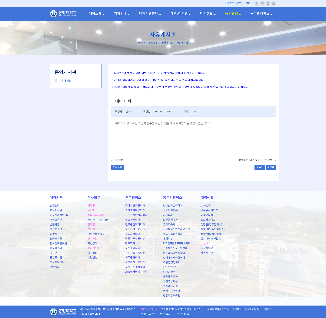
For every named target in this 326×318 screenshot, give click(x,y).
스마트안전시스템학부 (175, 248)
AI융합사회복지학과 (136, 271)
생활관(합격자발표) (211, 234)
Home (141, 42)
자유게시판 (65, 80)
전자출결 (92, 238)
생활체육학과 (170, 276)
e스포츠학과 (170, 267)
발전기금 (55, 224)
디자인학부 (169, 272)
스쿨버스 (206, 243)
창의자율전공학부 (135, 253)
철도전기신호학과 (135, 229)
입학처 (53, 234)
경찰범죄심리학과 (173, 205)
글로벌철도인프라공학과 (176, 229)
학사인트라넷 (95, 248)
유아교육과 (169, 224)
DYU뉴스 (206, 205)
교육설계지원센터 (59, 215)
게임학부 (168, 238)
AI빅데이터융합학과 (174, 257)
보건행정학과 (170, 219)
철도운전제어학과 (135, 224)
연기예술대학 (170, 286)
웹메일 (91, 224)
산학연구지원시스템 (99, 219)
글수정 (259, 167)
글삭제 (271, 167)
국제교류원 (56, 219)
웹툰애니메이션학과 (174, 253)
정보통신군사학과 (135, 262)
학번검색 (92, 243)
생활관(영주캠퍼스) (211, 224)
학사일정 (92, 253)
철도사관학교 (208, 219)
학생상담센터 (57, 262)
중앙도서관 (56, 257)
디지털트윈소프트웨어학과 (176, 243)
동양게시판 (167, 42)
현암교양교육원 (171, 295)
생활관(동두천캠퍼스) (213, 229)
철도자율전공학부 (135, 238)
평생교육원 (56, 238)
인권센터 (55, 205)
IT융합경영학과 (171, 262)
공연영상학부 (170, 281)
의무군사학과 (132, 257)
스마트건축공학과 (135, 205)
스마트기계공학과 (135, 210)
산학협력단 (56, 229)
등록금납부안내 (96, 215)
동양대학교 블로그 (211, 238)
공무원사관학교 (209, 210)
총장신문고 (207, 248)
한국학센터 (56, 248)
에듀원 (91, 205)
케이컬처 (55, 267)
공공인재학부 (170, 210)
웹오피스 (92, 229)
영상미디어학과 (171, 290)
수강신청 (92, 257)
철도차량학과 (132, 234)
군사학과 (168, 215)
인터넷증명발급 (96, 234)
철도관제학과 (132, 219)
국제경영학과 (132, 248)
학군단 (53, 253)
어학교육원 (207, 215)
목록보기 (117, 167)
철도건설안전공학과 (136, 215)
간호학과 (130, 243)
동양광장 (153, 42)
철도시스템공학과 (173, 234)
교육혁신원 (56, 210)
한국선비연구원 (58, 243)
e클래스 (92, 210)
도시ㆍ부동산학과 (135, 267)
